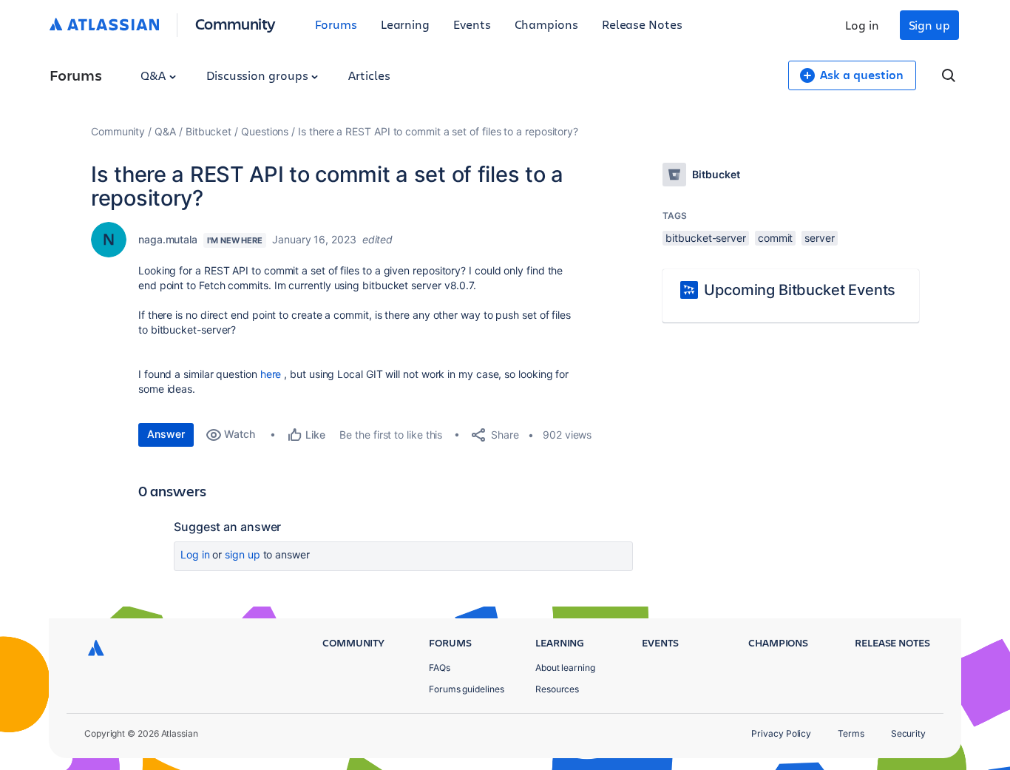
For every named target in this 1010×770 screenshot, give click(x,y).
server (819, 238)
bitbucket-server (705, 238)
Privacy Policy (781, 733)
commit (775, 238)
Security (908, 733)
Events (472, 24)
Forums (336, 24)
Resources (557, 689)
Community (235, 23)
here (271, 374)
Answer (166, 434)
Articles (369, 75)
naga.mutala (167, 239)
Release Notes (642, 24)
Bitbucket (208, 131)
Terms (851, 733)
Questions (264, 131)
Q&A (154, 75)
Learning (405, 24)
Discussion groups (258, 75)
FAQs (439, 667)
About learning (565, 667)
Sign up (929, 25)
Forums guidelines (466, 689)
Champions (546, 24)
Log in (862, 25)
